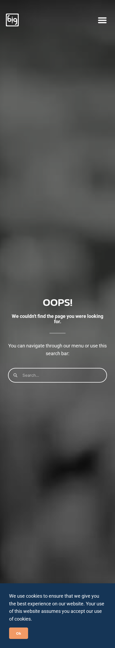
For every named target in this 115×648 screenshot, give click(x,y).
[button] (102, 20)
